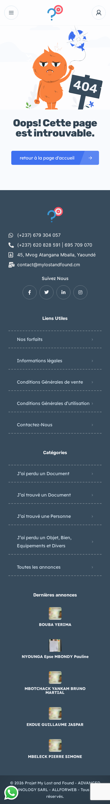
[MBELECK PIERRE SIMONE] (55, 745)
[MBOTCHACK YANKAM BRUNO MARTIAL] (55, 677)
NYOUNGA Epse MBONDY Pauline (55, 657)
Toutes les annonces (39, 567)
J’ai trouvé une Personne (44, 516)
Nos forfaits (30, 339)
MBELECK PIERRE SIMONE (55, 757)
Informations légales (39, 360)
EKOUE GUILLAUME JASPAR (55, 724)
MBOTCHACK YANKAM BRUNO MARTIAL (55, 690)
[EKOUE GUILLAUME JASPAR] (55, 713)
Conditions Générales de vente (50, 382)
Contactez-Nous (34, 424)
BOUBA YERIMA (55, 625)
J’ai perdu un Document (43, 473)
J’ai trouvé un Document (44, 495)
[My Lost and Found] (55, 13)
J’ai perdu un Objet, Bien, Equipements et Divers (44, 541)
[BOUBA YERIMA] (55, 613)
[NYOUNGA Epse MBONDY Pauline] (55, 645)
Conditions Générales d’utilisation (53, 403)
